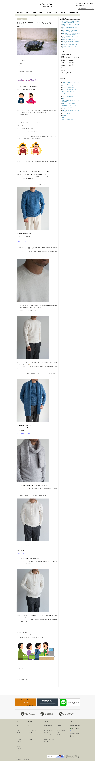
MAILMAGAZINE (82, 5)
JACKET (18, 732)
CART (92, 3)
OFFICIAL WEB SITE (75, 725)
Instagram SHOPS (75, 736)
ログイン (58, 732)
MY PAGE (87, 3)
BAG (18, 743)
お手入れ (63, 70)
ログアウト (59, 734)
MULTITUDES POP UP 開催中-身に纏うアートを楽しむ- (70, 42)
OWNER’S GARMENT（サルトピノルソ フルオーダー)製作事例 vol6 (70, 83)
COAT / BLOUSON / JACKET (33, 728)
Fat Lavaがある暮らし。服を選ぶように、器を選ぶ (70, 37)
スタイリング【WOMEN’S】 (67, 73)
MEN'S (22, 19)
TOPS (18, 734)
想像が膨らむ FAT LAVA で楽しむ (68, 39)
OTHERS (19, 748)
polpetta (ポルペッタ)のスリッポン (69, 105)
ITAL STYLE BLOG (75, 728)
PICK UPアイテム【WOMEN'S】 (67, 62)
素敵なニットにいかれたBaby (68, 119)
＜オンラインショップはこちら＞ (23, 241)
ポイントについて (47, 734)
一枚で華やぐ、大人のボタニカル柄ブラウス (70, 47)
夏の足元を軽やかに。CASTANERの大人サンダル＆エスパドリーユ (70, 31)
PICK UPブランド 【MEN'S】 (67, 64)
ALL (18, 725)
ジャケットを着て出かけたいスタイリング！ (70, 28)
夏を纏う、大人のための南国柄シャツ (69, 44)
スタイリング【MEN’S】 (66, 72)
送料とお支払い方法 (48, 730)
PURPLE (63, 94)
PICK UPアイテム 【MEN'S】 (67, 60)
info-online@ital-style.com (40, 755)
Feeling (63, 93)
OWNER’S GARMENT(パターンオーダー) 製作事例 (70, 58)
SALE (62, 67)
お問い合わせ (46, 741)
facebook (73, 731)
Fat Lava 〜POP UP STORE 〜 (68, 96)
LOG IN (76, 3)
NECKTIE (19, 741)
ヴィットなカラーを (66, 113)
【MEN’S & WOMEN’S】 (66, 54)
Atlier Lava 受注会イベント (67, 80)
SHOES (18, 746)
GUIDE (76, 5)
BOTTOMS (19, 739)
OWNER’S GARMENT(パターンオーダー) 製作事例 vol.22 (70, 101)
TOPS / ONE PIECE (32, 730)
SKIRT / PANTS (31, 732)
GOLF (18, 750)
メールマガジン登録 (61, 730)
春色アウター (64, 117)
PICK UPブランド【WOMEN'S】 (67, 65)
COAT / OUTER (20, 728)
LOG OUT (81, 3)
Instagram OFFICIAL (75, 733)
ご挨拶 (63, 108)
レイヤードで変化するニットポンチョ (69, 89)
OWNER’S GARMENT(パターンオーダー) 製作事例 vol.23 (70, 111)
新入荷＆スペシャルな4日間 (67, 85)
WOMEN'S (63, 69)
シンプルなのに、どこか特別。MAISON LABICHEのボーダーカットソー (70, 22)
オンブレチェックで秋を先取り (68, 87)
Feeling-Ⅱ (64, 115)
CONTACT (88, 5)
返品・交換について (48, 732)
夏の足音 (63, 98)
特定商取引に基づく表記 (49, 739)
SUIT (18, 730)
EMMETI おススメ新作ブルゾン (68, 103)
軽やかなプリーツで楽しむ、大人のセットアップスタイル (70, 25)
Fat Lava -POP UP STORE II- (68, 91)
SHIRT (18, 737)
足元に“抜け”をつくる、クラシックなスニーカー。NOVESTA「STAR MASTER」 (71, 34)
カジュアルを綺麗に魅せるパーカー (69, 107)
